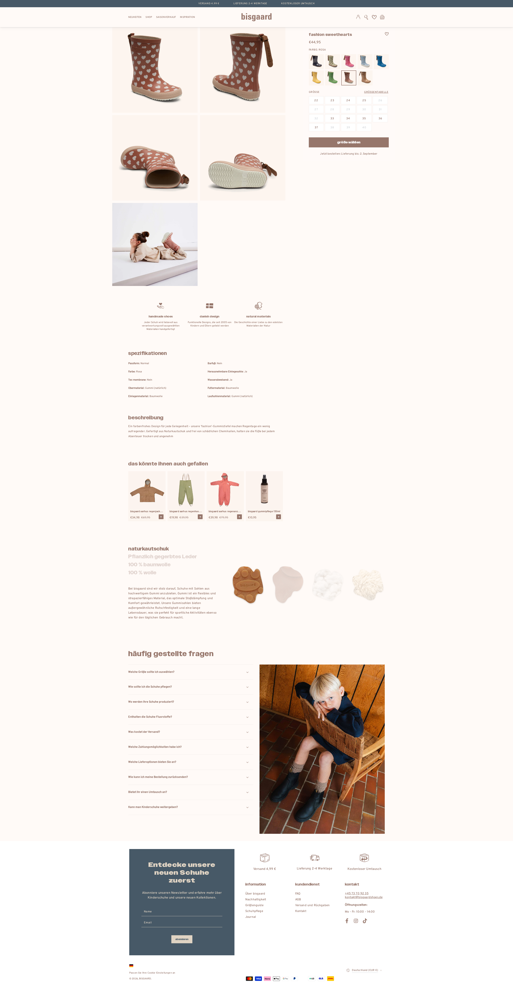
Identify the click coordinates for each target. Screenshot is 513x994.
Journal (250, 917)
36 (380, 118)
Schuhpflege (254, 911)
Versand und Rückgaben (312, 905)
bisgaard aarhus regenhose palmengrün (192, 511)
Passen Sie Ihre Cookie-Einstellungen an (152, 973)
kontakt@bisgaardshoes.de (364, 897)
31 (380, 109)
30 (364, 109)
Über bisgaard (255, 894)
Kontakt (300, 911)
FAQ (297, 894)
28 (332, 109)
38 (332, 127)
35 (364, 118)
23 (332, 100)
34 (348, 118)
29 (348, 109)
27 (316, 109)
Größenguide (254, 905)
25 (364, 100)
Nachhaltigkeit (255, 900)
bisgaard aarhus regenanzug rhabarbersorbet (234, 511)
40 (364, 127)
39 (348, 127)
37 (316, 127)
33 (332, 118)
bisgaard (145, 978)
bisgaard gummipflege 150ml (264, 511)
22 (316, 100)
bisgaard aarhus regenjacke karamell (151, 511)
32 (316, 118)
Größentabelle (376, 92)
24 (348, 100)
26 (380, 100)
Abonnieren (181, 939)
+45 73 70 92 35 (356, 894)
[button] (366, 17)
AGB (298, 900)
